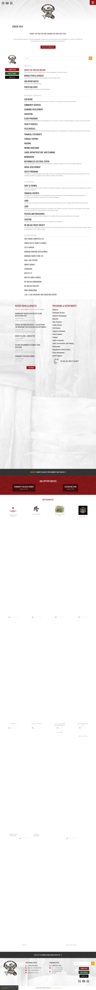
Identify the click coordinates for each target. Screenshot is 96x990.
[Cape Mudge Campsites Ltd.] (83, 669)
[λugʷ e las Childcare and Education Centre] (59, 669)
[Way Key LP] (25, 890)
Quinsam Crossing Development (36, 251)
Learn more (4, 988)
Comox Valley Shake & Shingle (35, 243)
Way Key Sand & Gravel (32, 277)
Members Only (18, 320)
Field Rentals (56, 328)
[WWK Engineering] (36, 509)
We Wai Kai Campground (33, 281)
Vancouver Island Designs (56, 987)
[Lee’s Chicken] (60, 728)
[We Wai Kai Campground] (36, 779)
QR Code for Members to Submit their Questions (27, 346)
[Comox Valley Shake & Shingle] (59, 509)
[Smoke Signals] (83, 510)
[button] (93, 2)
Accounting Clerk (70, 487)
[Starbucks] (13, 669)
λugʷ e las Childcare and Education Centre (40, 294)
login (26, 309)
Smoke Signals (29, 264)
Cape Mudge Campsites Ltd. (34, 238)
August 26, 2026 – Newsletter (25, 336)
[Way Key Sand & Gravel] (71, 890)
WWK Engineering (30, 290)
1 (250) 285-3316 (32, 965)
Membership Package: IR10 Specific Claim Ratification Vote (28, 314)
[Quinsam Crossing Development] (13, 779)
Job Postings (18, 361)
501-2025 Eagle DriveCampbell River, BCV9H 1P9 (57, 971)
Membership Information (29, 320)
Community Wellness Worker (25, 356)
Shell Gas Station (30, 260)
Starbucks (28, 268)
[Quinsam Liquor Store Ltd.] (13, 509)
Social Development (58, 352)
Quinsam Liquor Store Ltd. (33, 256)
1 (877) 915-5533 (37, 968)
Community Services (58, 312)
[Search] (90, 58)
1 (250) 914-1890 (56, 965)
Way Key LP (28, 273)
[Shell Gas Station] (83, 730)
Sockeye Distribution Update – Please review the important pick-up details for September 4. (30, 326)
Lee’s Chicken (29, 247)
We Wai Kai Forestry (31, 286)
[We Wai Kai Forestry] (36, 669)
